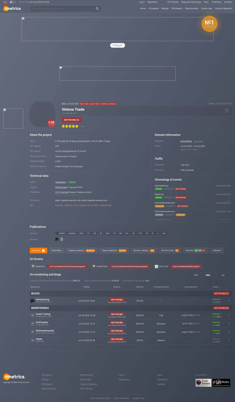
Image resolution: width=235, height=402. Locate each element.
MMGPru (72, 233)
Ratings (165, 8)
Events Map (85, 379)
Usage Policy (138, 398)
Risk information (121, 398)
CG (95, 233)
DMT (108, 233)
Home (143, 8)
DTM (81, 233)
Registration (153, 2)
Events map (206, 8)
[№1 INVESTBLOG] (117, 40)
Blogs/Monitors (49, 388)
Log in (142, 2)
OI (152, 233)
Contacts (228, 2)
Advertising (216, 2)
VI (158, 233)
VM (133, 233)
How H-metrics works (100, 398)
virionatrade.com (69, 113)
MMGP (62, 233)
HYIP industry (173, 2)
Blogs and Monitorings (191, 2)
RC (101, 233)
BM (164, 233)
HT (88, 233)
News (206, 2)
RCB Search (177, 8)
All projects (154, 8)
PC (147, 233)
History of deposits (223, 8)
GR (120, 233)
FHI (126, 233)
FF (114, 233)
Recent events (191, 8)
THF (140, 233)
